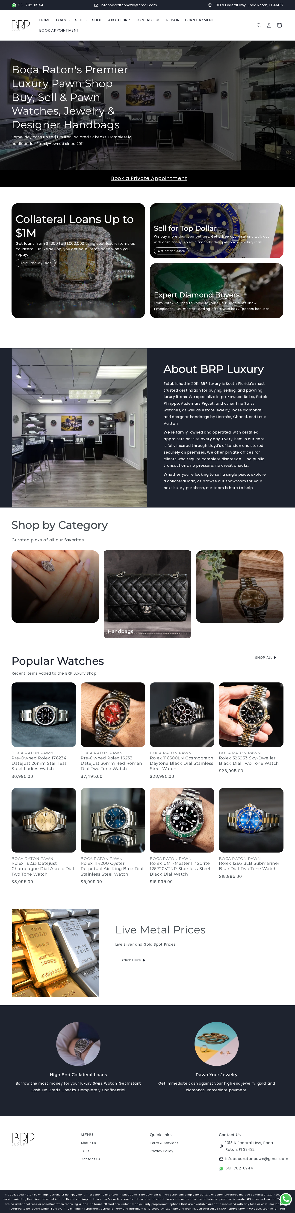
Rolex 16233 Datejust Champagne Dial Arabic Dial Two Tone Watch (43, 869)
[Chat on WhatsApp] (286, 1200)
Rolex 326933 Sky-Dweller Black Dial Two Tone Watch (249, 760)
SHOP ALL (263, 657)
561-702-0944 (239, 1168)
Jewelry (25, 631)
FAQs (85, 1151)
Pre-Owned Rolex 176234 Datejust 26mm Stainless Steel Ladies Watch (39, 763)
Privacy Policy (161, 1151)
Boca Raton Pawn (29, 1194)
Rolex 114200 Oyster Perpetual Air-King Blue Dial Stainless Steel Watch (112, 869)
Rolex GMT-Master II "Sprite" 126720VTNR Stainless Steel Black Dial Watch (181, 869)
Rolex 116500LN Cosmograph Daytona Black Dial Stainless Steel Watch (181, 763)
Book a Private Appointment (149, 178)
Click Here (131, 960)
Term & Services (164, 1143)
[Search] (259, 25)
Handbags (120, 631)
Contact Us (90, 1159)
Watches (210, 631)
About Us (88, 1143)
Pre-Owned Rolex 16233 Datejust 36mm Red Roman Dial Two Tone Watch (111, 763)
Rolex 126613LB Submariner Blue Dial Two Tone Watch (249, 866)
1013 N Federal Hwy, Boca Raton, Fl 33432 (249, 1146)
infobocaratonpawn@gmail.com (256, 1159)
